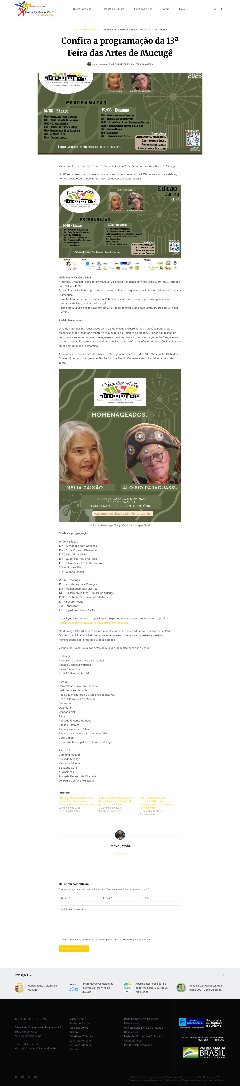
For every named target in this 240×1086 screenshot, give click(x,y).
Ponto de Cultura (114, 8)
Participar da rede (80, 1045)
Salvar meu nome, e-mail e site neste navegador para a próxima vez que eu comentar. (107, 939)
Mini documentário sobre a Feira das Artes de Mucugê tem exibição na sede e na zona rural (76, 801)
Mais (182, 8)
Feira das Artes (143, 8)
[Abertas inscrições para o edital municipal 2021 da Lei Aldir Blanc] (127, 988)
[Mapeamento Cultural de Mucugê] (19, 988)
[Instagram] (29, 1077)
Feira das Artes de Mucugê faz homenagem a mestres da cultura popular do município (117, 801)
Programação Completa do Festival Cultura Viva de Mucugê (97, 987)
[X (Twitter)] (22, 1077)
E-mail (107, 898)
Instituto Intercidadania (138, 1045)
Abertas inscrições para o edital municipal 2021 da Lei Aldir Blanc (152, 987)
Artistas (74, 1032)
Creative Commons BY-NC (208, 1077)
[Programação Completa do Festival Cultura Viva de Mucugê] (73, 988)
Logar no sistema (80, 1040)
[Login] (215, 9)
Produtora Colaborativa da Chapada (171, 1080)
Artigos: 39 (120, 854)
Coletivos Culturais (81, 1036)
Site (147, 898)
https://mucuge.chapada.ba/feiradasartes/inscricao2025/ (94, 622)
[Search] (221, 9)
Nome (65, 898)
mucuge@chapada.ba (28, 1036)
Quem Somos (77, 1019)
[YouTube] (35, 1077)
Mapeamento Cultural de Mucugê (42, 987)
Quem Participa (82, 8)
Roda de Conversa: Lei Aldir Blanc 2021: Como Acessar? (205, 987)
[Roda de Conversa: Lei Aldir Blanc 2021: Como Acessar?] (181, 988)
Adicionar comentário (74, 909)
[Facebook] (16, 1077)
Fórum (165, 8)
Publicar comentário (74, 948)
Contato (74, 1049)
